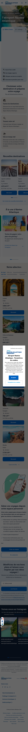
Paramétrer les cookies (14, 382)
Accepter (13, 377)
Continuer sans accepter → (16, 348)
